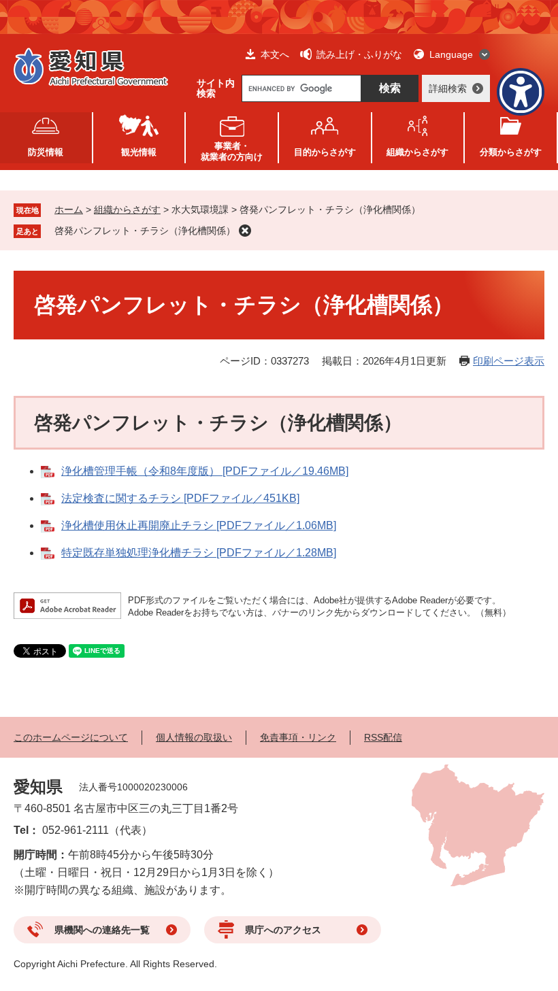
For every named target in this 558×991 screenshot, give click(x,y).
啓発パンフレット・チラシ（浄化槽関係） (144, 230)
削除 (245, 230)
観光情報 (139, 152)
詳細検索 (448, 88)
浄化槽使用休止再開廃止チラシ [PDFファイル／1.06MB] (198, 525)
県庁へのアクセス (283, 929)
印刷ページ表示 (508, 361)
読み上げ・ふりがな (359, 54)
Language (451, 54)
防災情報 (45, 152)
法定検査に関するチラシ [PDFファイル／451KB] (180, 498)
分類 (511, 152)
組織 (417, 152)
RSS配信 (383, 737)
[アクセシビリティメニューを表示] (520, 92)
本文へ (275, 54)
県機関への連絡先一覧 (102, 929)
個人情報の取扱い (194, 737)
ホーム (68, 209)
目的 (325, 152)
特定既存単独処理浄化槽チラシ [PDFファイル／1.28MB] (198, 552)
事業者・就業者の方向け (232, 151)
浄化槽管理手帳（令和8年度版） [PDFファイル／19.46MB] (204, 471)
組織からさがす (127, 209)
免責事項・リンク (298, 737)
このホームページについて (71, 737)
